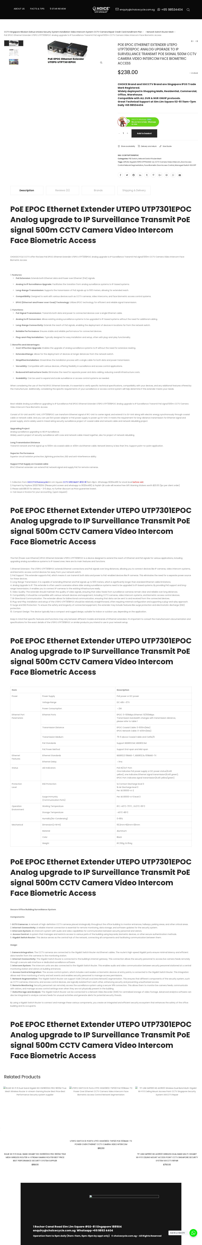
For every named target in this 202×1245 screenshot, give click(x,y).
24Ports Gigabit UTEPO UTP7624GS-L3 (138, 162)
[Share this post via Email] (179, 175)
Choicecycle (42, 482)
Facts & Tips (37, 8)
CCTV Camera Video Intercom (167, 162)
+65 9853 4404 (102, 1230)
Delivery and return (149, 146)
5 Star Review (58, 8)
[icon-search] (188, 10)
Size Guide (167, 146)
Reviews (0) (62, 190)
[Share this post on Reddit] (133, 175)
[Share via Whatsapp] (173, 175)
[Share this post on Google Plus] (160, 175)
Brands (98, 190)
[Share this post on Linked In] (140, 175)
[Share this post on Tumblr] (146, 175)
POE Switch (133, 158)
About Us (19, 8)
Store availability (128, 146)
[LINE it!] (166, 175)
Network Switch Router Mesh (160, 31)
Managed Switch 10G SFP (185, 165)
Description (27, 190)
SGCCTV (31, 482)
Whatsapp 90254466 (108, 482)
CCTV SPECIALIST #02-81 (74, 482)
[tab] (26, 190)
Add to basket (144, 133)
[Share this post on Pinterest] (153, 175)
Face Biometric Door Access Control (159, 165)
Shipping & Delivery (134, 190)
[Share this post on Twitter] (127, 175)
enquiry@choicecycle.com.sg (54, 1230)
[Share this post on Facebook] (120, 175)
